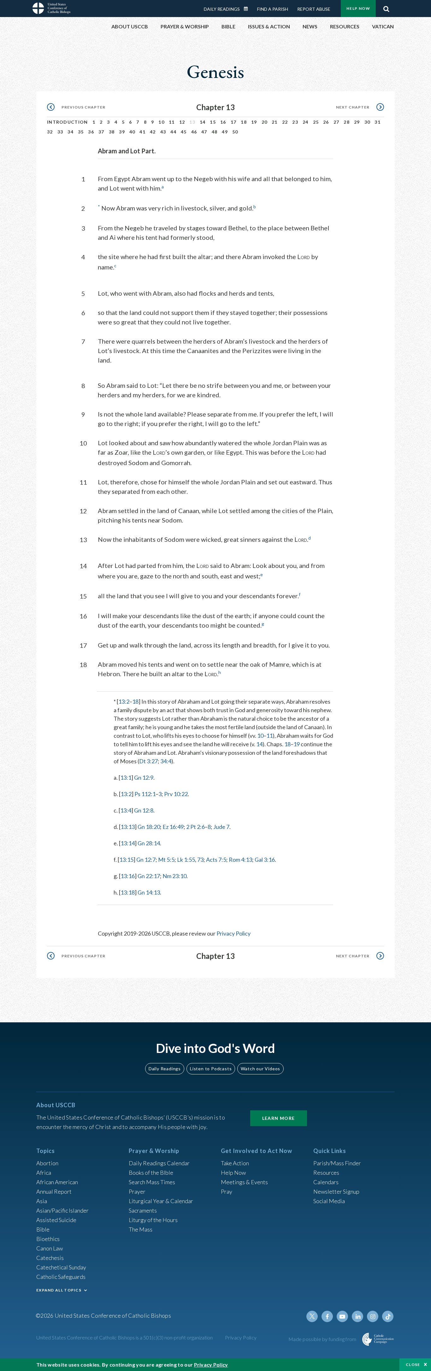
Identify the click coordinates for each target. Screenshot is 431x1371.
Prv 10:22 (176, 793)
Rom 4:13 (240, 859)
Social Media (329, 1200)
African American (57, 1182)
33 (60, 131)
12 (182, 122)
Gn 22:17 (149, 875)
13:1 (125, 777)
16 (223, 122)
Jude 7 (221, 826)
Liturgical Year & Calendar (161, 1200)
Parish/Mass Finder (337, 1163)
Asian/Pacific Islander (62, 1210)
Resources (326, 1172)
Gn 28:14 (149, 843)
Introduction (67, 122)
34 (71, 131)
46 (194, 131)
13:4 (125, 810)
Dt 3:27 (148, 761)
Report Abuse (313, 9)
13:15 (126, 859)
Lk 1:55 (186, 859)
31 (378, 122)
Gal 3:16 (265, 859)
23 (295, 122)
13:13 (128, 826)
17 (234, 122)
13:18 (128, 892)
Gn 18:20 (149, 826)
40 (132, 131)
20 (265, 122)
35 (81, 131)
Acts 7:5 (216, 859)
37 (101, 131)
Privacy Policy (233, 933)
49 (225, 131)
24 (306, 122)
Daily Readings (222, 9)
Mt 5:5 (166, 859)
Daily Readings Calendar (248, 9)
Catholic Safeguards (61, 1276)
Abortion (47, 1163)
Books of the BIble (151, 1172)
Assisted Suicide (56, 1219)
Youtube (342, 1316)
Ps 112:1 (145, 793)
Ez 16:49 (173, 826)
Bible (43, 1229)
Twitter (312, 1316)
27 (336, 122)
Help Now (358, 8)
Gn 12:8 (143, 810)
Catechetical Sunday (61, 1267)
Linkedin (357, 1316)
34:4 (165, 761)
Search (386, 7)
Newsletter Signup (336, 1191)
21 (275, 122)
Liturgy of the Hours (153, 1219)
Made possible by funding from (322, 1339)
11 (172, 122)
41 (142, 131)
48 (215, 131)
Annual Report (54, 1191)
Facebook (327, 1316)
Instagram (372, 1316)
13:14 (128, 843)
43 (163, 131)
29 (357, 122)
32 (50, 131)
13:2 (123, 701)
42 (153, 131)
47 (204, 131)
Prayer (137, 1191)
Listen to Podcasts (211, 1068)
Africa (43, 1172)
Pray (226, 1191)
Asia (41, 1200)
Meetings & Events (244, 1182)
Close (413, 1364)
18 (244, 122)
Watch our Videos (260, 1068)
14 (203, 122)
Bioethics (48, 1238)
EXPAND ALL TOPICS (58, 1290)
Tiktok (387, 1316)
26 (326, 122)
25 (316, 122)
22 (285, 122)
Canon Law (49, 1248)
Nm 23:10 (174, 875)
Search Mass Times (152, 1182)
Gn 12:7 (146, 859)
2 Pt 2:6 (195, 826)
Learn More (278, 1118)
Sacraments (143, 1210)
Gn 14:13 (149, 892)
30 (367, 122)
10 (161, 122)
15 (213, 122)
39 (122, 131)
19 (254, 122)
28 (347, 122)
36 (91, 131)
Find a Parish (272, 9)
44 (173, 131)
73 (200, 859)
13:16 (128, 875)
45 (184, 131)
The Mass (140, 1229)
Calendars (326, 1182)
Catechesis (50, 1257)
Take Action (235, 1163)
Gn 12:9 (143, 777)
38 (112, 131)
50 (235, 131)
